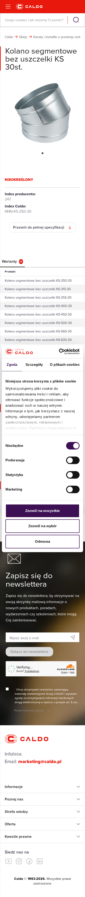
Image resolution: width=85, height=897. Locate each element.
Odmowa (42, 541)
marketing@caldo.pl (39, 761)
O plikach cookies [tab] (65, 365)
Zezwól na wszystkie (42, 511)
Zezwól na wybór (42, 526)
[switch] (73, 460)
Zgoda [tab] (12, 365)
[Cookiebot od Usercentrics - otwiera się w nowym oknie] (60, 351)
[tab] (12, 261)
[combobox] (34, 20)
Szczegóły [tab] (34, 365)
